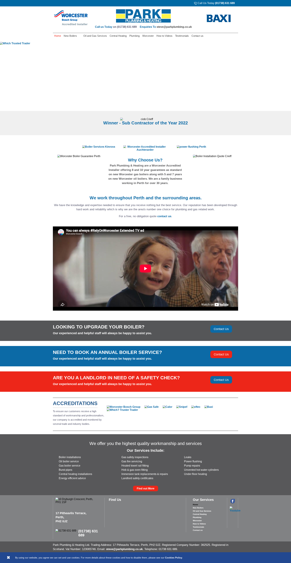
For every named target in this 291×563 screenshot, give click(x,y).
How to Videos (164, 35)
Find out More (145, 488)
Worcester (148, 35)
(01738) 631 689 (225, 3)
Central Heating (118, 35)
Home (57, 35)
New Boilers (70, 35)
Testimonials (182, 35)
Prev (4, 74)
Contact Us (221, 329)
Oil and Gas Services (95, 35)
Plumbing (134, 35)
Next (286, 74)
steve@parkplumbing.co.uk (174, 26)
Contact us (197, 35)
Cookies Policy (173, 557)
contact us (164, 216)
